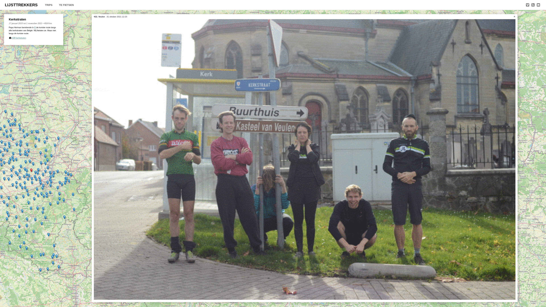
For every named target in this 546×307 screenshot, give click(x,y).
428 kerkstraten (19, 38)
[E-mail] (538, 5)
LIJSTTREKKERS (21, 5)
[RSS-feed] (533, 5)
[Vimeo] (527, 5)
